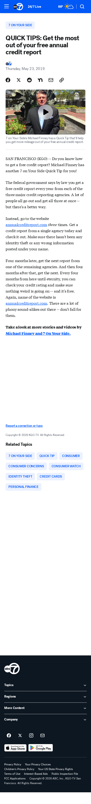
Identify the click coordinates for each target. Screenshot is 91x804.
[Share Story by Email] (51, 80)
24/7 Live (34, 6)
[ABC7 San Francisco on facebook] (9, 735)
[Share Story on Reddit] (29, 80)
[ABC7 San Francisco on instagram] (31, 735)
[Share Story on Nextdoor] (40, 80)
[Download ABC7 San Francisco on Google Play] (40, 748)
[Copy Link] (62, 80)
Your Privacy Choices (38, 764)
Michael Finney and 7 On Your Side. (38, 333)
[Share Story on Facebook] (8, 80)
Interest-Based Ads (36, 773)
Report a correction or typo (24, 426)
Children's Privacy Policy (19, 769)
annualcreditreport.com (26, 224)
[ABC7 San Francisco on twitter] (20, 735)
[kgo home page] (12, 668)
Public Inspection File (65, 773)
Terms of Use (12, 773)
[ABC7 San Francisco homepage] (18, 6)
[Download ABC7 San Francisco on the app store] (15, 748)
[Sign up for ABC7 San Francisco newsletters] (42, 735)
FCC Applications (15, 778)
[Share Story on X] (19, 80)
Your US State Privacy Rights (55, 769)
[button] (6, 6)
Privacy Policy (12, 764)
